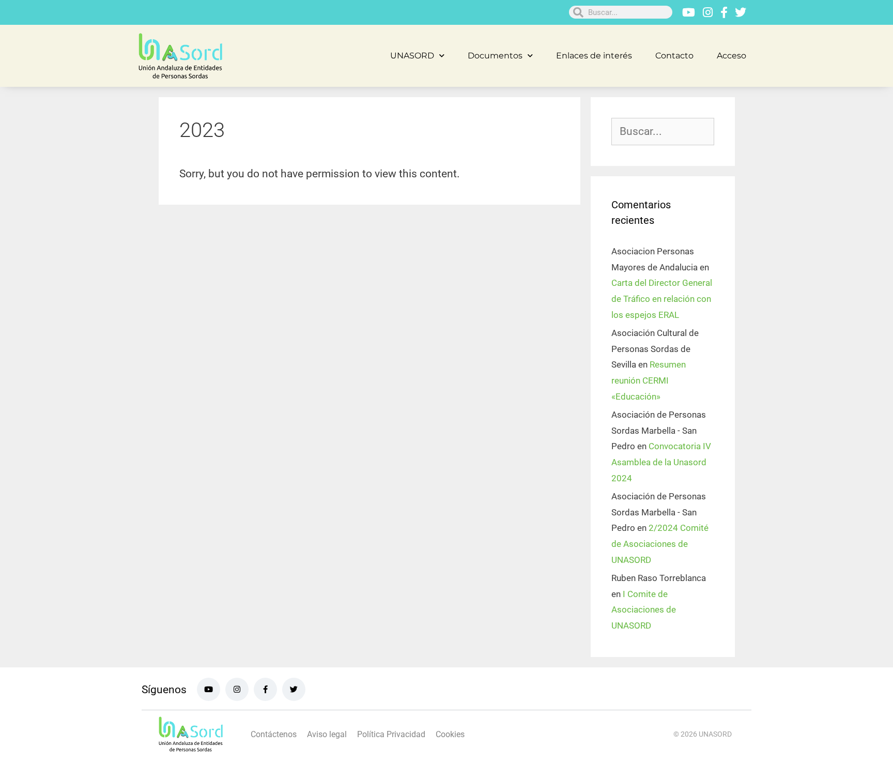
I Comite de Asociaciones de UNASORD (643, 610)
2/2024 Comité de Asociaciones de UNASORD (660, 543)
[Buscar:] (662, 132)
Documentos (495, 55)
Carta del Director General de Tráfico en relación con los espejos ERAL (661, 298)
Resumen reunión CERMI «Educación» (648, 380)
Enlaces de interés (594, 55)
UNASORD (412, 55)
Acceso (731, 55)
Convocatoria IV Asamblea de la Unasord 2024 (661, 462)
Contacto (674, 55)
